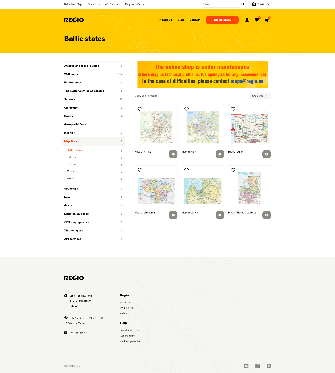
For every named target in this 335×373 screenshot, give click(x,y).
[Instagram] (269, 366)
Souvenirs (71, 188)
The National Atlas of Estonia (84, 91)
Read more (173, 154)
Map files (70, 141)
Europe (71, 164)
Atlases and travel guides (81, 66)
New (67, 197)
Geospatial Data (75, 124)
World (70, 178)
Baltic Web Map (73, 4)
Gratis (68, 205)
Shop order (258, 95)
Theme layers (73, 230)
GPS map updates (76, 222)
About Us (165, 20)
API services (72, 239)
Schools (69, 99)
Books (68, 116)
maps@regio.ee (78, 332)
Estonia (71, 157)
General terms (127, 335)
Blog (181, 20)
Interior (69, 133)
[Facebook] (257, 366)
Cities (70, 171)
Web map (125, 313)
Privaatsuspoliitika (129, 330)
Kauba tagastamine (130, 341)
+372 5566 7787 (79, 318)
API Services (112, 4)
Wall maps (71, 74)
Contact (195, 20)
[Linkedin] (246, 366)
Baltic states (74, 150)
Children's (71, 107)
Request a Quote (134, 4)
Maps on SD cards (76, 214)
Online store (222, 20)
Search (242, 4)
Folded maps (73, 82)
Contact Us (93, 4)
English (261, 4)
